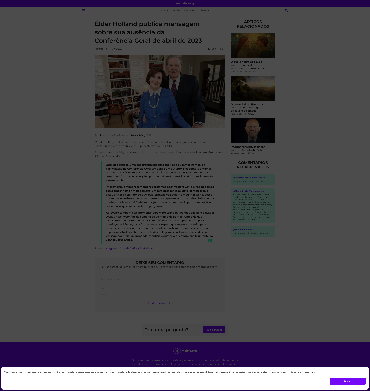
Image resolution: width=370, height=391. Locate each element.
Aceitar (348, 381)
